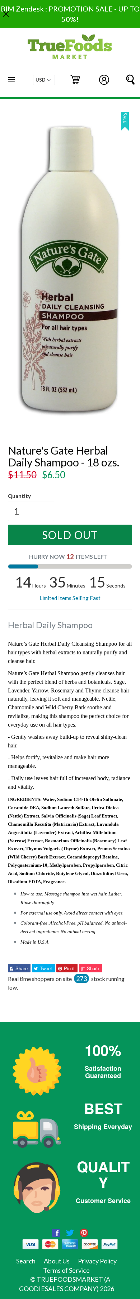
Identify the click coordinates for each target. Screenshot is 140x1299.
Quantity (19, 496)
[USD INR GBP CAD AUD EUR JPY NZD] (44, 80)
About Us (57, 1261)
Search (26, 1261)
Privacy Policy (97, 1261)
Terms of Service (66, 1270)
